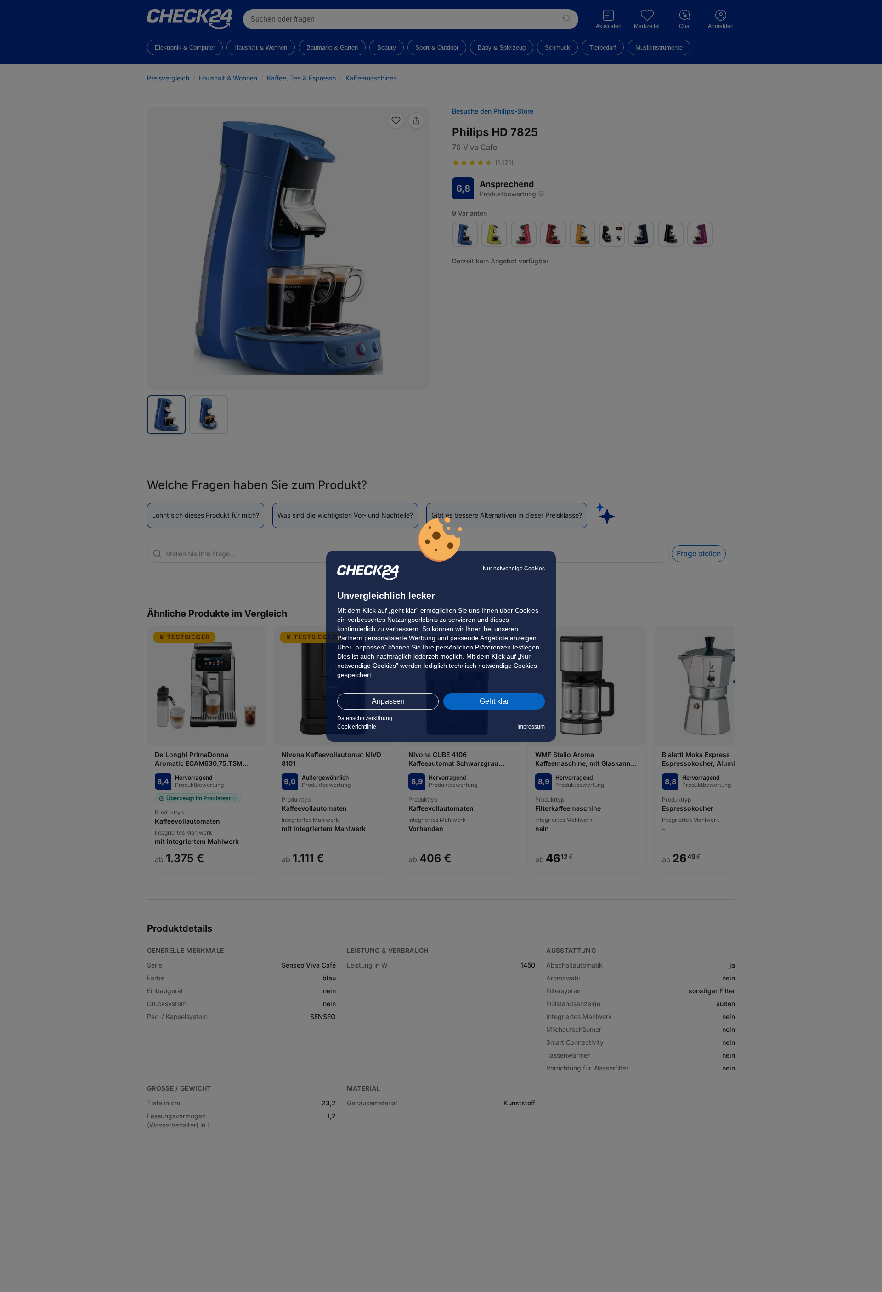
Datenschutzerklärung (364, 718)
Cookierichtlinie (356, 726)
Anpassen (388, 701)
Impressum (531, 726)
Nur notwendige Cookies (514, 568)
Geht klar (494, 701)
